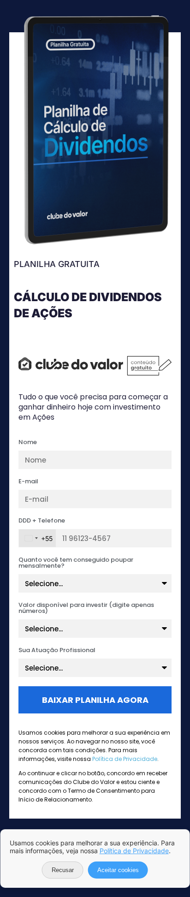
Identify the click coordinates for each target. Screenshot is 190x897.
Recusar (63, 870)
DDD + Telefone (41, 521)
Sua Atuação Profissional (56, 650)
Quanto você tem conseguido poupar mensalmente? (75, 563)
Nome (27, 442)
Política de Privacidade (124, 759)
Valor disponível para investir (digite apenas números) (86, 608)
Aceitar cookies (118, 870)
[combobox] (37, 538)
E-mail (28, 482)
